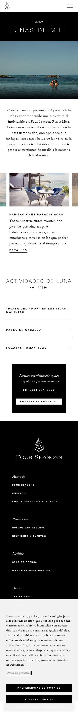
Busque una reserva (28, 527)
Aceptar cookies (39, 699)
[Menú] (70, 6)
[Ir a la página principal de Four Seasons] (7, 6)
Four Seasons (23, 485)
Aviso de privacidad (19, 673)
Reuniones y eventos (29, 536)
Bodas (39, 22)
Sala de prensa (24, 562)
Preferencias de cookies (39, 688)
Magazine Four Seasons (31, 570)
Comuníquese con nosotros (35, 501)
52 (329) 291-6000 (39, 389)
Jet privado (22, 596)
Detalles (18, 250)
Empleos (19, 493)
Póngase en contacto (39, 401)
